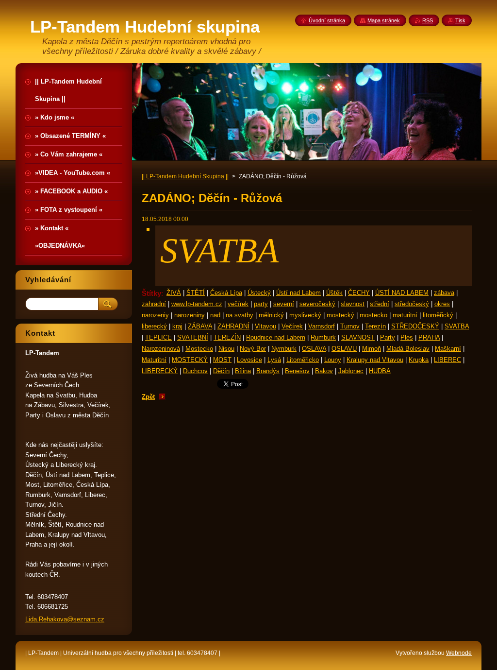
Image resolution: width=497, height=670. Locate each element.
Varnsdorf (321, 326)
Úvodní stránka (327, 20)
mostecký (340, 315)
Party (387, 337)
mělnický (271, 315)
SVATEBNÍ (192, 337)
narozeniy (155, 315)
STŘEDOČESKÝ (415, 326)
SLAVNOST (358, 337)
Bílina (243, 371)
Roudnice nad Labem (275, 337)
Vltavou (265, 326)
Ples (406, 337)
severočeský (317, 304)
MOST (222, 359)
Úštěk (334, 292)
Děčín (221, 371)
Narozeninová (161, 348)
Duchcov (195, 371)
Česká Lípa (226, 292)
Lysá (274, 359)
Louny (332, 359)
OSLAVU (344, 348)
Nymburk (284, 348)
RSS (427, 20)
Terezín (375, 326)
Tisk (460, 20)
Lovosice (249, 359)
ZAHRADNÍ (233, 326)
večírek (238, 304)
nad (215, 315)
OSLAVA (314, 348)
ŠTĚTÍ (195, 292)
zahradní (154, 304)
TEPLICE (158, 337)
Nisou (226, 348)
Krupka (419, 359)
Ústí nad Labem (298, 292)
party (261, 304)
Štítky (151, 293)
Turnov (350, 326)
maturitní (405, 315)
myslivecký (305, 315)
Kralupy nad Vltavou (375, 359)
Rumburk (323, 337)
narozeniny (189, 315)
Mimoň (371, 348)
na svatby (239, 315)
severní (283, 304)
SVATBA (457, 326)
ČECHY (359, 292)
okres (442, 304)
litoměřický (438, 315)
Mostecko (199, 348)
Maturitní (154, 359)
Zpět (148, 396)
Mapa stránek (383, 20)
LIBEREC (447, 359)
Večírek (292, 326)
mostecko (373, 315)
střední (379, 304)
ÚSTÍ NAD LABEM (402, 292)
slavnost (352, 304)
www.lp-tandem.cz (196, 304)
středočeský (412, 304)
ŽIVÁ (173, 292)
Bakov (324, 371)
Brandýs (268, 371)
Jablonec (351, 371)
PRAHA (429, 337)
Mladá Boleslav (408, 348)
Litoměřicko (302, 359)
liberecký (154, 326)
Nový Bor (253, 348)
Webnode (459, 653)
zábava (444, 292)
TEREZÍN (227, 337)
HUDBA (380, 371)
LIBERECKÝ (160, 371)
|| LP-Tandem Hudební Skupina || (185, 176)
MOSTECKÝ (190, 359)
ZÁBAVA (200, 326)
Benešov (297, 371)
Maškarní (448, 348)
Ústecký (259, 292)
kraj (177, 326)
